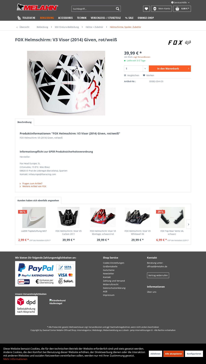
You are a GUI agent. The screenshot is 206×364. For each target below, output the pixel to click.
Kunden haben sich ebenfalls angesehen (38, 200)
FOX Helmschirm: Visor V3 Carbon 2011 (68, 232)
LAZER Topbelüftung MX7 (34, 231)
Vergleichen (133, 75)
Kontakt (107, 277)
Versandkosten (95, 327)
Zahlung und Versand (114, 280)
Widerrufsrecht (110, 284)
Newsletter (108, 273)
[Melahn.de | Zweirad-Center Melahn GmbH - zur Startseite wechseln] (38, 9)
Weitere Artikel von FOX (34, 186)
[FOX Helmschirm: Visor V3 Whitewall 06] (137, 217)
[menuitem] (96, 9)
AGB (105, 291)
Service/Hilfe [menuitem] (180, 2)
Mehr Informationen (15, 359)
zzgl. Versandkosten (141, 57)
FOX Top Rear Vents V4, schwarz (172, 232)
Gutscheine (108, 270)
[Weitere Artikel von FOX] (179, 42)
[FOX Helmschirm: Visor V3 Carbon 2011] (68, 217)
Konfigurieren (194, 353)
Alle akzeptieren (173, 353)
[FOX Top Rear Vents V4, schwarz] (172, 217)
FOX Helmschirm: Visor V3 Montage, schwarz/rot (103, 232)
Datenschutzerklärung (114, 288)
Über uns (151, 291)
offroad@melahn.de (157, 266)
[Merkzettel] (146, 9)
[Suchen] (117, 9)
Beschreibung (24, 122)
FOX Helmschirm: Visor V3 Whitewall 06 (138, 232)
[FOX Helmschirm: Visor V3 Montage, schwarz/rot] (103, 217)
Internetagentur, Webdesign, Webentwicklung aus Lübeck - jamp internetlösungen (114, 330)
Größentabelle (110, 266)
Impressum (108, 295)
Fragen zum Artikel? (32, 183)
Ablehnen (155, 353)
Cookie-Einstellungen (113, 262)
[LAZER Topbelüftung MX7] (34, 217)
